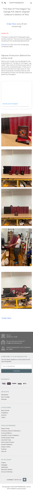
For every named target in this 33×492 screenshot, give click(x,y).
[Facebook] (24, 479)
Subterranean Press (7, 437)
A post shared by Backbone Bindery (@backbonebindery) (17, 106)
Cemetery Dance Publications (10, 431)
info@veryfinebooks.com (14, 343)
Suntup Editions (6, 433)
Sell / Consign (5, 397)
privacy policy (21, 488)
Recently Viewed (6, 469)
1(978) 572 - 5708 (11, 337)
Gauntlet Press (6, 440)
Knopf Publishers (6, 444)
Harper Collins (5, 447)
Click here (4, 44)
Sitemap (3, 399)
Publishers (4, 413)
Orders (3, 462)
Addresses (4, 467)
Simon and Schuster (7, 442)
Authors (3, 415)
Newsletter (4, 394)
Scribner (4, 449)
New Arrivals (5, 410)
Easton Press (5, 428)
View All (3, 451)
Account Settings (6, 472)
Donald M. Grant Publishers (10, 435)
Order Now (11, 24)
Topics (3, 417)
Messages (4, 465)
